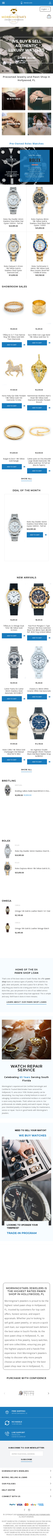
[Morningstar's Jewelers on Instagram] (29, 1510)
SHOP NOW (27, 58)
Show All (26, 479)
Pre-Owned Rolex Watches (26, 143)
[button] (45, 9)
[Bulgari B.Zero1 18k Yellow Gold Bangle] (14, 432)
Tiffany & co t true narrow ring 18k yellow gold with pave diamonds (14, 337)
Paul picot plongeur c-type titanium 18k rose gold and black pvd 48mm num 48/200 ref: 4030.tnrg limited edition (39, 629)
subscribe (26, 1460)
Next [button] (45, 71)
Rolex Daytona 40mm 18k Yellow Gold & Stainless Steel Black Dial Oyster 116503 (40, 222)
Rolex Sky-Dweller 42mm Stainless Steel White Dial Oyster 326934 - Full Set (13, 221)
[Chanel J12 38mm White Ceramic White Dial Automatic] (39, 662)
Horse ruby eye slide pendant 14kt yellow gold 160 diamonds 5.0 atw (14, 398)
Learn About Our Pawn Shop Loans (26, 1002)
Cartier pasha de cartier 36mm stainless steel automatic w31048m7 (14, 691)
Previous (4, 1393)
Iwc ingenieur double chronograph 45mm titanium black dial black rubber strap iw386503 (39, 752)
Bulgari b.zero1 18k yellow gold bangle (14, 460)
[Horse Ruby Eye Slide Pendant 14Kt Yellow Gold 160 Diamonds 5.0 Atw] (14, 369)
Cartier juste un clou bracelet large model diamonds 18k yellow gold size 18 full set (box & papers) (39, 462)
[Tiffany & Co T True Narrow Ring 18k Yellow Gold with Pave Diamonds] (14, 308)
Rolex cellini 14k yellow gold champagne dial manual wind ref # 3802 (13, 751)
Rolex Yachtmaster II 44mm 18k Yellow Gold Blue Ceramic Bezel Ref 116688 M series (39, 269)
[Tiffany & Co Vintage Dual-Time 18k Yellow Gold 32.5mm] (14, 599)
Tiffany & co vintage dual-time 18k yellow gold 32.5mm (13, 628)
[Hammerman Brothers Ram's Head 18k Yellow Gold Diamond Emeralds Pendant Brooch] (39, 369)
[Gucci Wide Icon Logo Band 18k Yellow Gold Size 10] (39, 308)
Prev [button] (7, 71)
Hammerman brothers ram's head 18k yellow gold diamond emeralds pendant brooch (39, 399)
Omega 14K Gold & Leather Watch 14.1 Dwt (32, 911)
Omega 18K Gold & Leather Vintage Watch (32, 928)
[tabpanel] (26, 527)
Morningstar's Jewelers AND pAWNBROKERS (33, 1515)
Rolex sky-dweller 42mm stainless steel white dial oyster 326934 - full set (37, 524)
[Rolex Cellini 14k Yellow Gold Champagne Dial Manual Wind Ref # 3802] (14, 723)
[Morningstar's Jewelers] (14, 16)
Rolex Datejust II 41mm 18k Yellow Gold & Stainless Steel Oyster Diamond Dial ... (13, 269)
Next (48, 1393)
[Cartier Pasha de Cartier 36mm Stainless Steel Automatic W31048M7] (14, 662)
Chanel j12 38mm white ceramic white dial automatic (39, 690)
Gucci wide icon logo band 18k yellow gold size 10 (39, 336)
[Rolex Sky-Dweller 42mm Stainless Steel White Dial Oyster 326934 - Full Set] (14, 527)
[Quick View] (45, 534)
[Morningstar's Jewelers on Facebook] (24, 1510)
